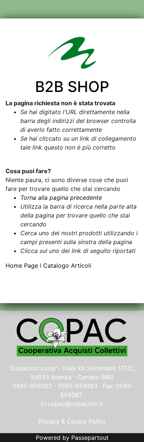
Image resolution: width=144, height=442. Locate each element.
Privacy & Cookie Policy (72, 421)
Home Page (23, 265)
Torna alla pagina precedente (61, 197)
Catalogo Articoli (67, 265)
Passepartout (90, 437)
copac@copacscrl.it (75, 403)
